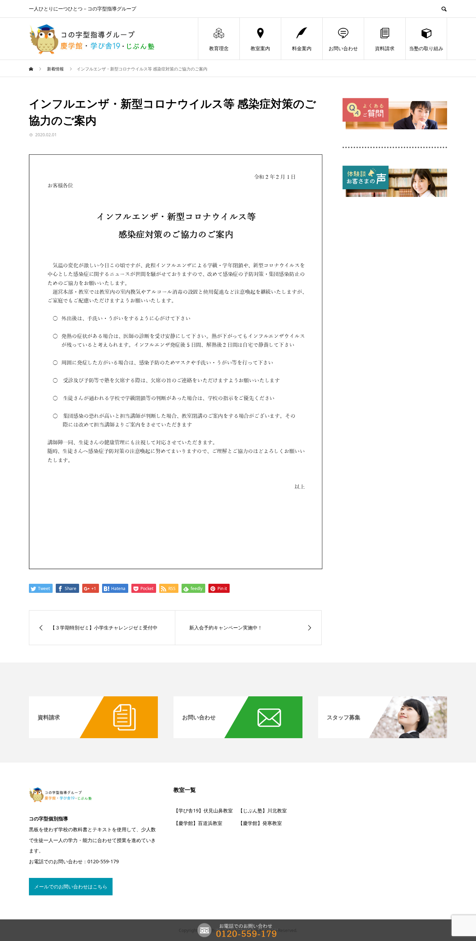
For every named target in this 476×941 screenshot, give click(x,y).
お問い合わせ (343, 48)
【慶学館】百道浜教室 (198, 823)
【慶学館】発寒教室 (260, 823)
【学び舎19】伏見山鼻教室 (203, 810)
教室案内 (260, 48)
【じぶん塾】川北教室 (262, 810)
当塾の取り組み (426, 48)
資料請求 (384, 48)
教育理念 (219, 48)
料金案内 (302, 48)
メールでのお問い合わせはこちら (70, 886)
